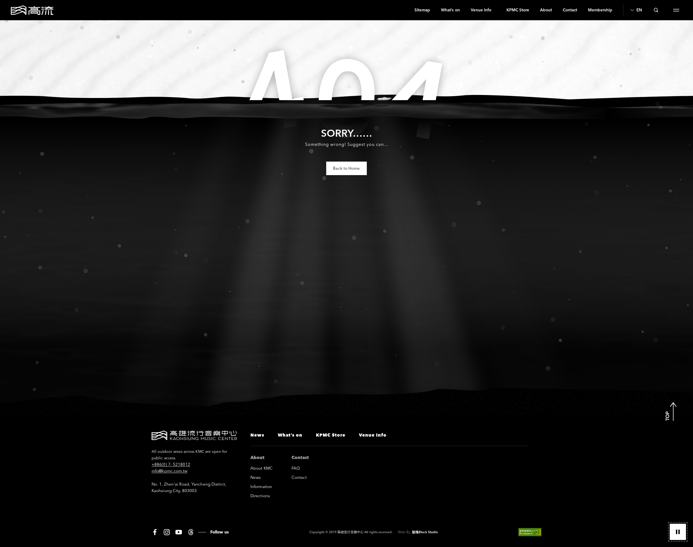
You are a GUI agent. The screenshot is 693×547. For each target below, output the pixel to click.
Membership (600, 9)
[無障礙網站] (529, 532)
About (546, 9)
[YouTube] (178, 532)
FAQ (296, 468)
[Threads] (190, 532)
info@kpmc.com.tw (170, 470)
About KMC (261, 468)
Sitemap (422, 9)
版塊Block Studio (425, 532)
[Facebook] (155, 532)
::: (407, 10)
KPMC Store (517, 9)
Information (261, 486)
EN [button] (639, 9)
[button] (678, 532)
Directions (260, 495)
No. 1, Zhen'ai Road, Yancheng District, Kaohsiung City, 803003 (189, 487)
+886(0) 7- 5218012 (171, 464)
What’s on (450, 9)
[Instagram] (167, 532)
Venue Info (481, 9)
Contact (570, 9)
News (257, 435)
